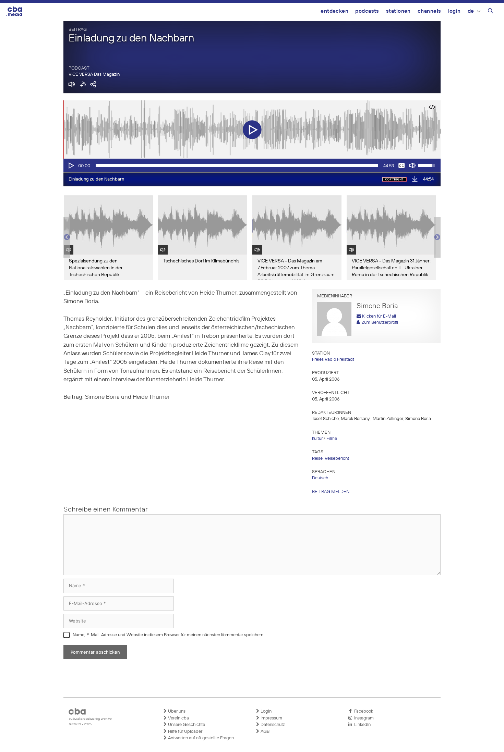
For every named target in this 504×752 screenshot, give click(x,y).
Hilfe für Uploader (184, 731)
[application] (252, 165)
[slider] (237, 165)
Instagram (363, 718)
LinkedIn (361, 725)
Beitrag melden (330, 492)
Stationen (398, 11)
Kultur (317, 438)
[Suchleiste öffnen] (490, 12)
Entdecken (334, 11)
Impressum (271, 718)
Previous (66, 237)
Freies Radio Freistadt (333, 359)
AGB (264, 731)
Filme (331, 438)
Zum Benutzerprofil (379, 322)
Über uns (176, 711)
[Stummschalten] (412, 165)
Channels (429, 11)
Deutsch (320, 478)
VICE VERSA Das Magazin (94, 74)
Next (437, 237)
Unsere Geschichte (186, 725)
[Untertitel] (401, 165)
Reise (317, 458)
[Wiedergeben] (70, 165)
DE (471, 11)
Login (454, 11)
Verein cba (178, 718)
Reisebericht (337, 458)
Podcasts (367, 11)
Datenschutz (272, 725)
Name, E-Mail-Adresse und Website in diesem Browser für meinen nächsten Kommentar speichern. (168, 635)
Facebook (362, 711)
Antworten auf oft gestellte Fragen (200, 738)
